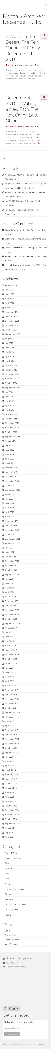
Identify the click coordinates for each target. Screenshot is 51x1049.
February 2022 (11, 521)
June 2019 (9, 636)
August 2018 (11, 663)
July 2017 (9, 717)
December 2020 (12, 561)
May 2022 (9, 507)
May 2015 (9, 792)
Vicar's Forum (11, 915)
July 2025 (9, 343)
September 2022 (12, 490)
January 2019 (11, 650)
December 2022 (12, 476)
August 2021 (11, 543)
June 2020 (9, 583)
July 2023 (9, 445)
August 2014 (11, 828)
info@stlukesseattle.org (16, 966)
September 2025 (12, 334)
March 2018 (10, 685)
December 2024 (12, 374)
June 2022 (9, 503)
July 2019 (9, 632)
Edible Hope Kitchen (14, 858)
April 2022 (9, 512)
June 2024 (9, 396)
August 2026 (11, 285)
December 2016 (12, 739)
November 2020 (12, 565)
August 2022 (11, 494)
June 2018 (9, 672)
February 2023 (11, 467)
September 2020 (12, 574)
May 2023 (9, 454)
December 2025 (12, 321)
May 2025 (9, 352)
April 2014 (9, 837)
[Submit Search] (5, 158)
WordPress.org (11, 944)
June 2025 (9, 347)
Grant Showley (12, 238)
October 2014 (11, 819)
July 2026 (9, 289)
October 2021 (11, 534)
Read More (30, 78)
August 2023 (11, 441)
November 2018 (12, 654)
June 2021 (9, 552)
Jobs (7, 878)
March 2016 (10, 770)
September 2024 (12, 387)
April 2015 (9, 797)
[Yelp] (18, 1008)
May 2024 (9, 401)
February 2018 (11, 690)
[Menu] (46, 4)
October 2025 (11, 329)
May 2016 (9, 761)
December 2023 (12, 423)
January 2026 (11, 316)
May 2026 (9, 298)
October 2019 (11, 619)
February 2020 (11, 601)
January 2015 (11, 805)
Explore (8, 868)
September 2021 (12, 539)
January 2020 (11, 605)
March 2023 (10, 463)
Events (8, 863)
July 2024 (9, 392)
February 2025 (11, 365)
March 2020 (10, 596)
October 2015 (11, 783)
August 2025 (11, 338)
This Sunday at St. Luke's (16, 904)
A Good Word (11, 853)
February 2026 (11, 312)
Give (7, 873)
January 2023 (11, 472)
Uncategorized (28, 65)
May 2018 (9, 676)
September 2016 (12, 752)
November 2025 (12, 325)
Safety (8, 894)
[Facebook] (5, 1008)
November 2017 (12, 703)
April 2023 (9, 458)
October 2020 (11, 570)
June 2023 (9, 450)
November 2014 (12, 814)
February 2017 (11, 730)
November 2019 (12, 614)
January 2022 (11, 525)
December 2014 (12, 810)
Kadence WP (42, 1044)
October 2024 (11, 383)
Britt (11, 65)
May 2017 (9, 721)
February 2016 (11, 774)
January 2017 (11, 734)
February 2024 (11, 414)
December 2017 (12, 699)
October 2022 (11, 485)
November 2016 (12, 743)
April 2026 (9, 303)
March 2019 (10, 645)
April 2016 (9, 765)
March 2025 (10, 361)
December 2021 (12, 530)
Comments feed (12, 939)
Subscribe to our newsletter (19, 1022)
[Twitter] (10, 1008)
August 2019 (11, 628)
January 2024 (11, 418)
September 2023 (12, 436)
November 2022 (12, 481)
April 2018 (9, 681)
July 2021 (9, 547)
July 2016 (9, 757)
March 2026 (10, 307)
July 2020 (9, 579)
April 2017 (9, 725)
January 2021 (11, 556)
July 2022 (9, 499)
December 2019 (12, 610)
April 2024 (9, 405)
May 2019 (9, 641)
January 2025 (11, 370)
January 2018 (11, 694)
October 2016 (11, 748)
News (7, 884)
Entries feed (10, 935)
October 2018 (11, 659)
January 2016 (11, 779)
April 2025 (9, 356)
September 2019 (12, 623)
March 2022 (10, 516)
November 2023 (12, 427)
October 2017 (11, 708)
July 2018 (9, 668)
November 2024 (12, 378)
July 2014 (9, 832)
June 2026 (9, 294)
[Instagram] (14, 1008)
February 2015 (11, 801)
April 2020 (9, 592)
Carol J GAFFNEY (12, 247)
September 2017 (12, 712)
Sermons (9, 899)
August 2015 (11, 788)
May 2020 (9, 587)
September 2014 (12, 823)
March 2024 (10, 410)
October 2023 (11, 432)
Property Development (15, 889)
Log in (7, 930)
